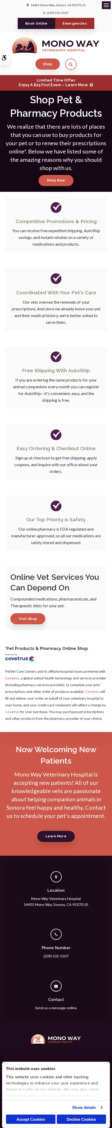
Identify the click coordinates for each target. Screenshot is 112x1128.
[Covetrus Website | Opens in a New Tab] (20, 659)
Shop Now (56, 180)
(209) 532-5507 (58, 13)
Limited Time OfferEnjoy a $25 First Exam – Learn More (53, 82)
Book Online (36, 23)
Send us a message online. (56, 1008)
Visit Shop (28, 619)
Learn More (56, 836)
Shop (47, 64)
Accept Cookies (30, 1119)
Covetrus (12, 678)
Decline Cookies (81, 1119)
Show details (84, 1107)
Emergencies (75, 23)
